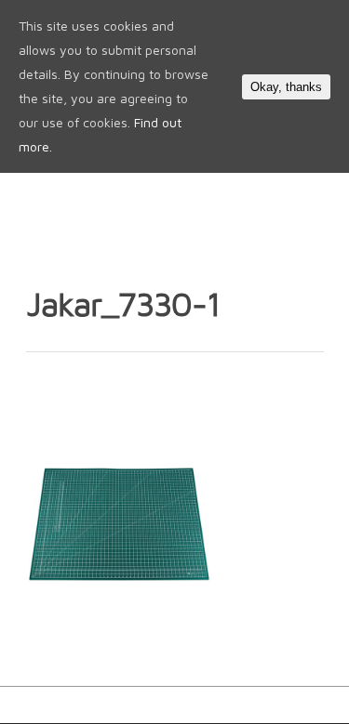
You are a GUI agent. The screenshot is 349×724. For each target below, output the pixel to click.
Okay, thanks (286, 87)
